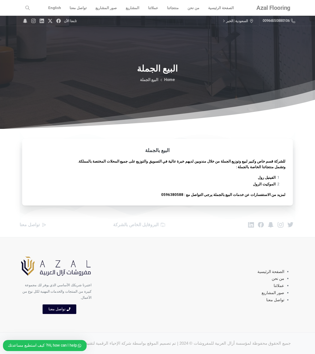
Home (169, 79)
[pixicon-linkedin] (251, 224)
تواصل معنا (275, 300)
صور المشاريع (273, 292)
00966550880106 (276, 21)
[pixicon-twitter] (290, 224)
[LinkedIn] (42, 21)
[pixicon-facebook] (261, 224)
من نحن (278, 278)
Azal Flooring (273, 7)
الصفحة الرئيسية (270, 271)
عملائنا (279, 285)
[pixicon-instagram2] (280, 224)
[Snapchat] (25, 21)
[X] (50, 21)
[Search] (27, 8)
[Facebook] (58, 21)
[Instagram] (33, 21)
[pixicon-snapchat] (271, 224)
